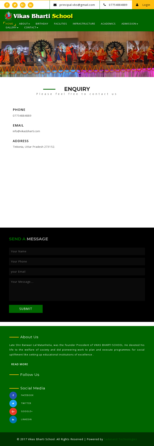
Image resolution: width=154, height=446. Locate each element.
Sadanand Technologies (120, 439)
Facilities (60, 23)
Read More (19, 364)
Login (145, 5)
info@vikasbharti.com (26, 131)
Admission (129, 23)
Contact (30, 27)
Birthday (42, 23)
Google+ (27, 411)
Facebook (27, 395)
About (23, 23)
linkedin (26, 419)
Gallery (11, 27)
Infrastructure (84, 23)
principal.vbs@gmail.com (77, 5)
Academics (108, 23)
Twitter (26, 403)
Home (9, 23)
